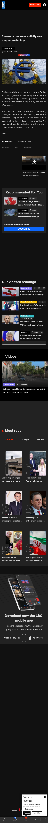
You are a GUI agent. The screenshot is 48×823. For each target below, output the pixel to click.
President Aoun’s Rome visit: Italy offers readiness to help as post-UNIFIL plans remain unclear (33, 307)
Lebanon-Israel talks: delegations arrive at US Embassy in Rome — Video (24, 390)
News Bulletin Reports (28, 302)
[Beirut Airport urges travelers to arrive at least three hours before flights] (12, 467)
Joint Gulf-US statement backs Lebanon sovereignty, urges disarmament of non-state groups (33, 293)
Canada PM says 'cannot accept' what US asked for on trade (30, 204)
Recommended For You (24, 192)
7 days (25, 440)
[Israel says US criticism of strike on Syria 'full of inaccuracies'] (36, 507)
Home (5, 821)
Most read (13, 431)
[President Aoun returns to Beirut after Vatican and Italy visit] (12, 546)
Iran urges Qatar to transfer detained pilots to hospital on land (35, 559)
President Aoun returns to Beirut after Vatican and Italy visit (12, 559)
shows (35, 821)
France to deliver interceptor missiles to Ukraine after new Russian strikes (11, 520)
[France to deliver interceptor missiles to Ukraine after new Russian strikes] (12, 507)
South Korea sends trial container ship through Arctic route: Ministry (28, 215)
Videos (11, 356)
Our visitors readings (19, 282)
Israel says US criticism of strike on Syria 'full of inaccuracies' (35, 520)
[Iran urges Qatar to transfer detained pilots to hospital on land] (36, 546)
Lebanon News (26, 288)
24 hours (8, 440)
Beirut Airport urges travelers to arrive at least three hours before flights (11, 480)
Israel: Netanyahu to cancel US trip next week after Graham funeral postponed (32, 324)
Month (40, 440)
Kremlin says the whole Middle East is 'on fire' (30, 337)
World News (23, 198)
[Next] (45, 377)
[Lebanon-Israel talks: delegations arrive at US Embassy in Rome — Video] (25, 377)
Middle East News (27, 316)
